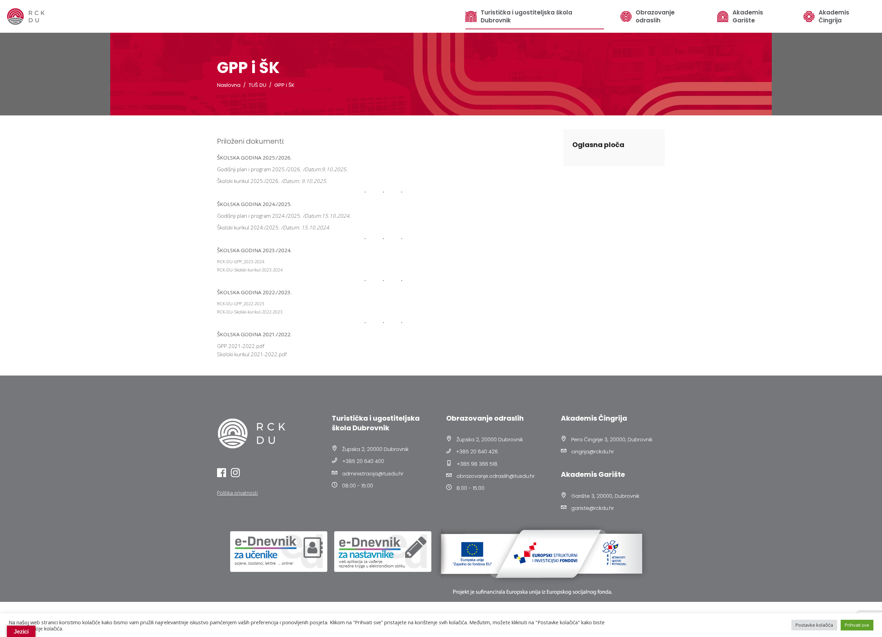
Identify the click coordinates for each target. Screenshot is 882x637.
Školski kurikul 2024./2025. (248, 227)
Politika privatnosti (237, 493)
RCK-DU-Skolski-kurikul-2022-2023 (250, 312)
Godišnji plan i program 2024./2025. (259, 215)
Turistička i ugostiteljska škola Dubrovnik (526, 16)
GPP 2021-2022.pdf (240, 345)
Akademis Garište (747, 16)
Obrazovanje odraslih (655, 16)
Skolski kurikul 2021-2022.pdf (252, 354)
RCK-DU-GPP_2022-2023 (240, 304)
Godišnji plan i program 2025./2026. (259, 169)
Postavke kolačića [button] (814, 625)
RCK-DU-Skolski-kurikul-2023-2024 (250, 270)
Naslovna (228, 85)
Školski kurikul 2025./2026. (248, 180)
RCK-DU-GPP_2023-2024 (240, 262)
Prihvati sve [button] (857, 625)
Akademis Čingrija (834, 16)
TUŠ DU (257, 85)
